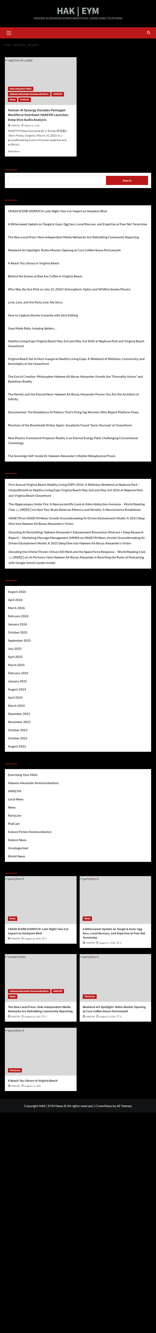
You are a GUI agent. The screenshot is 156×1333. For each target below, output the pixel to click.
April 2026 (15, 600)
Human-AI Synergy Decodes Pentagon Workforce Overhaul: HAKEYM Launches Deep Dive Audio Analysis (38, 115)
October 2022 (17, 738)
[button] (9, 32)
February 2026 (18, 616)
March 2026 (16, 608)
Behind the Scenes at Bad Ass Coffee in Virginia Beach (45, 276)
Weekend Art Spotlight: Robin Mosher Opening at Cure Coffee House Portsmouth (64, 250)
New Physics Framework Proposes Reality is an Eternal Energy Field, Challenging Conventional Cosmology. (73, 440)
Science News (17, 840)
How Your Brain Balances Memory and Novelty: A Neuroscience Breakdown (88, 509)
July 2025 (15, 648)
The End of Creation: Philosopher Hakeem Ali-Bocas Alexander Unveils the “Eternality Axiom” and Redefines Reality (75, 379)
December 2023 (19, 714)
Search (11, 165)
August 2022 (17, 746)
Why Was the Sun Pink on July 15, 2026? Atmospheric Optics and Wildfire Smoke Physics (69, 289)
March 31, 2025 (32, 125)
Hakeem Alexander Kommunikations (29, 94)
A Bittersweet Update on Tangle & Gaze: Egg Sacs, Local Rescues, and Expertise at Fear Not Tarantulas (77, 224)
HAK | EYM (78, 11)
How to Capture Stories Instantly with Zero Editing (43, 315)
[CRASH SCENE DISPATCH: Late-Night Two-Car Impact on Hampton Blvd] (41, 900)
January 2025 (17, 681)
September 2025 (19, 640)
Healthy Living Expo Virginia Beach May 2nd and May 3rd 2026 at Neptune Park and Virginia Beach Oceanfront (76, 343)
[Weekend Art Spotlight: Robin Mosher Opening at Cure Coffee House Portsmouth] (115, 978)
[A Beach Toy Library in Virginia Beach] (41, 1052)
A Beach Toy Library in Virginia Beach (33, 263)
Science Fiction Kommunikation (30, 832)
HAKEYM (57, 94)
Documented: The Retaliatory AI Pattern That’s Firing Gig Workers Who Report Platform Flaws (73, 412)
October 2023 (17, 730)
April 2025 (15, 657)
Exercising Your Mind (20, 89)
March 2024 (16, 705)
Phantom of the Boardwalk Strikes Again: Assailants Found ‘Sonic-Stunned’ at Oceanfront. (70, 425)
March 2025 (16, 665)
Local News (16, 799)
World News (16, 856)
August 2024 (17, 689)
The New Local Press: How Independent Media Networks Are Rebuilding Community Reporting (73, 237)
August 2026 (17, 591)
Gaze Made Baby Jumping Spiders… (32, 328)
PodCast (24, 99)
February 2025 (18, 673)
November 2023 (19, 722)
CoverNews (103, 1106)
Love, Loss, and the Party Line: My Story (35, 302)
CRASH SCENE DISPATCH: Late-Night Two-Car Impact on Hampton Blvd (57, 211)
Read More (14, 151)
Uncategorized (18, 848)
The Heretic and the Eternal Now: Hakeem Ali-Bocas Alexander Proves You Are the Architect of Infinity (73, 396)
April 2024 (15, 697)
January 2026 (17, 624)
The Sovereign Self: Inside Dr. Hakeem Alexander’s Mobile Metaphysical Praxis (61, 456)
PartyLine (14, 815)
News (12, 99)
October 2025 (17, 632)
